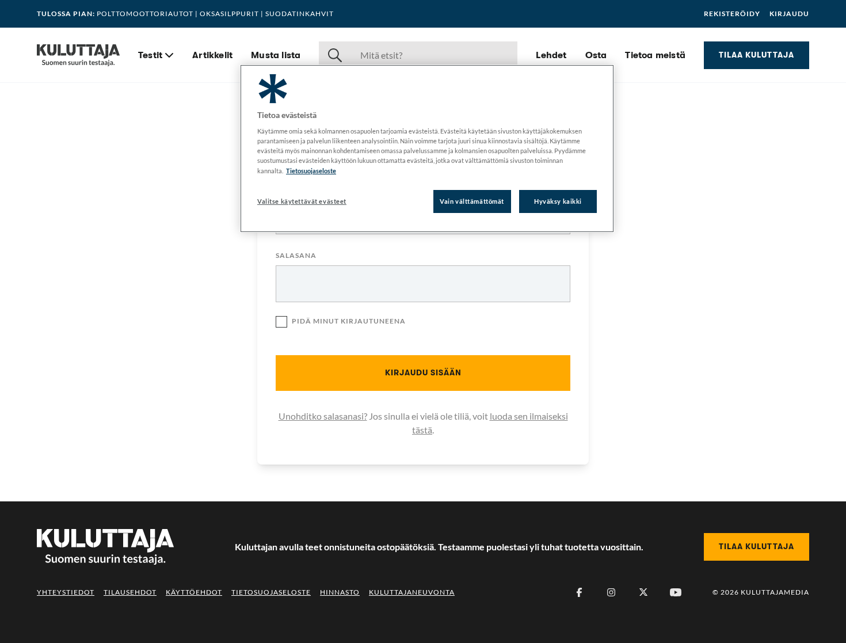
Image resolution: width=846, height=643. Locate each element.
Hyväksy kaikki (558, 201)
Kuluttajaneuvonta (412, 592)
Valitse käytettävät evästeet (301, 201)
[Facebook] (579, 592)
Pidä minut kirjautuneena (349, 321)
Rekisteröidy (732, 13)
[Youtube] (675, 592)
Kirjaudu (789, 13)
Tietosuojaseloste (271, 592)
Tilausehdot (130, 592)
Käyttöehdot (194, 592)
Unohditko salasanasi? (323, 415)
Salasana (296, 256)
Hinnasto (340, 592)
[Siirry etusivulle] (78, 55)
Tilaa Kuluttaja (756, 54)
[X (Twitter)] (643, 592)
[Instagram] (611, 592)
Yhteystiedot (65, 592)
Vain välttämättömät (472, 201)
